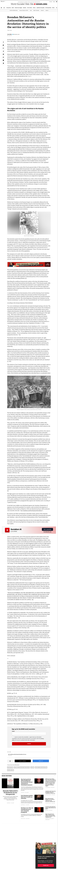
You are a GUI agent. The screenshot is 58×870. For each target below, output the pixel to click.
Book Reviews (10, 767)
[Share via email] (3, 54)
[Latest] (4, 8)
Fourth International (14, 10)
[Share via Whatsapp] (3, 48)
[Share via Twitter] (3, 45)
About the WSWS (36, 10)
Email (13, 731)
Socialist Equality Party (23, 10)
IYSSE (31, 10)
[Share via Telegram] (3, 51)
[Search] (56, 8)
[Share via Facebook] (3, 42)
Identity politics (10, 770)
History (32, 767)
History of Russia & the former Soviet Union (21, 767)
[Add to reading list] (3, 63)
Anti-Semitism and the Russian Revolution (31, 510)
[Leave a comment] (3, 60)
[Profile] (56, 1)
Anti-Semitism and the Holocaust (41, 767)
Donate (47, 10)
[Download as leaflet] (3, 57)
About (54, 1)
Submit (29, 743)
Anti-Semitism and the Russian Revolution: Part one (17, 754)
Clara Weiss (9, 34)
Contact (50, 1)
